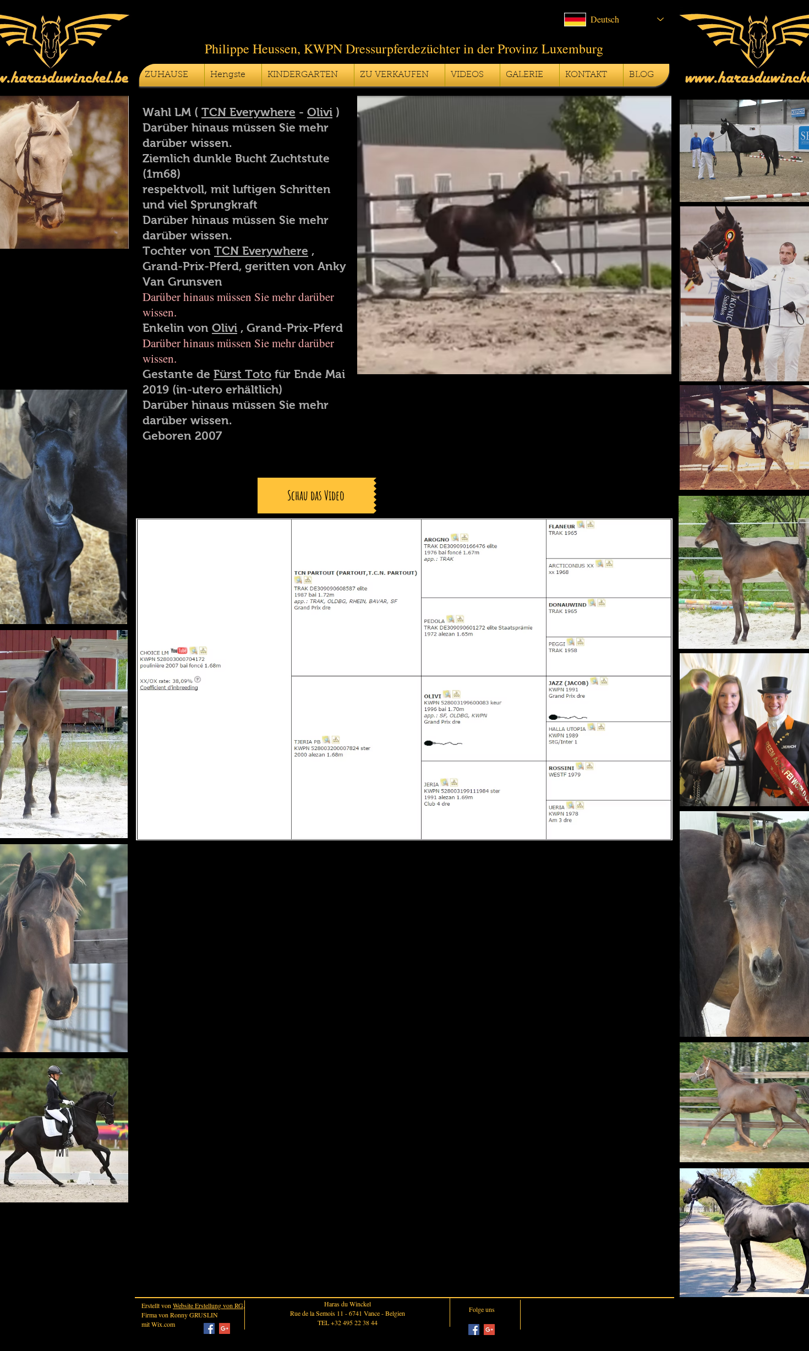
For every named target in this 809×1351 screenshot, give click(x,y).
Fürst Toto (242, 374)
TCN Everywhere (248, 112)
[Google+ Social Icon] (224, 1328)
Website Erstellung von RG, (209, 1305)
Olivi (319, 112)
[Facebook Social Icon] (209, 1328)
